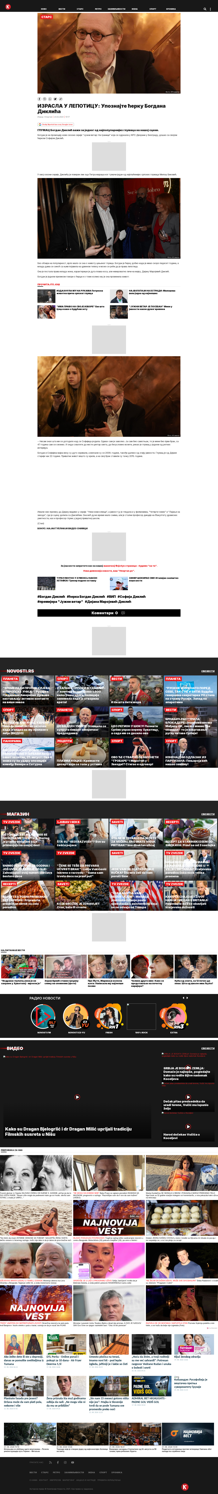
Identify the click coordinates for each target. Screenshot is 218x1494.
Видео (15, 1048)
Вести (62, 9)
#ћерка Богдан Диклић (86, 597)
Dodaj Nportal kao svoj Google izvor (57, 124)
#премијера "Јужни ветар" (60, 602)
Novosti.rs (20, 671)
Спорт (152, 9)
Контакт (43, 1480)
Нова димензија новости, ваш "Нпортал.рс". (109, 571)
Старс (80, 9)
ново (44, 9)
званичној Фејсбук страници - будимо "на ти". (130, 566)
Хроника (171, 9)
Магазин (18, 814)
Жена (135, 9)
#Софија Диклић (132, 597)
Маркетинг (69, 1480)
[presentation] (183, 998)
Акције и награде (86, 1480)
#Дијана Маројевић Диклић (108, 602)
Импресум (55, 1480)
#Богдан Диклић (51, 597)
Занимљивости (116, 9)
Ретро (98, 9)
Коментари (105, 613)
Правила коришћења (109, 1480)
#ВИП (111, 597)
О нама (33, 1480)
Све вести (208, 671)
